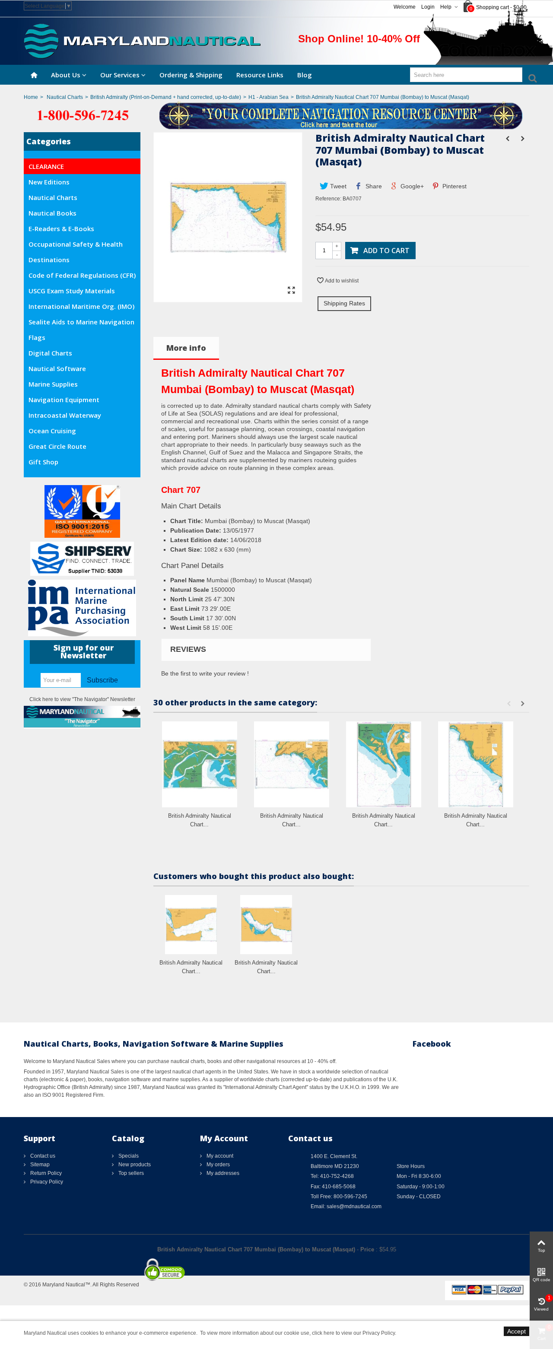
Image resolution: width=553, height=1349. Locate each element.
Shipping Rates (344, 303)
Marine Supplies (53, 384)
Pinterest (454, 186)
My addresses (222, 1173)
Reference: (328, 199)
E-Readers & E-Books (61, 228)
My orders (217, 1165)
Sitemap (39, 1165)
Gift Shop (43, 461)
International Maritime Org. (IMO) (81, 306)
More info (186, 348)
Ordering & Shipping (190, 74)
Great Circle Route (57, 446)
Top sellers (130, 1173)
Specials (128, 1156)
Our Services (120, 74)
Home (31, 97)
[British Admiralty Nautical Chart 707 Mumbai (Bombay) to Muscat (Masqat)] (228, 298)
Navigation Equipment (64, 399)
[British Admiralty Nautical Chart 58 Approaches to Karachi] (291, 764)
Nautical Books (52, 213)
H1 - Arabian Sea (268, 97)
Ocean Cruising (52, 430)
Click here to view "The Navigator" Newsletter (82, 699)
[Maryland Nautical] (142, 41)
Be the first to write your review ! (205, 673)
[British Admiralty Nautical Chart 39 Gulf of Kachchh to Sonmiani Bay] (475, 764)
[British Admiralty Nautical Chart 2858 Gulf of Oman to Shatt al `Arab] (266, 924)
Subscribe (102, 680)
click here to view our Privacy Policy (353, 1333)
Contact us (42, 1156)
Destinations (49, 259)
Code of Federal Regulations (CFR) (82, 275)
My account (219, 1156)
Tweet (337, 186)
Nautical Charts (65, 97)
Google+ (411, 186)
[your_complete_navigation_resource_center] (276, 115)
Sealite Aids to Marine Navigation (81, 321)
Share (373, 186)
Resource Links (259, 74)
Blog (304, 74)
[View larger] (291, 291)
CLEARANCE (46, 166)
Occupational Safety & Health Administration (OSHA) (76, 246)
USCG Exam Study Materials (72, 290)
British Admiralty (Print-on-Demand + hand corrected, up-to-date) (165, 97)
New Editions (49, 182)
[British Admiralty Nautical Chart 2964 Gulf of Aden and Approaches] (191, 924)
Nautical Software (57, 368)
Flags (37, 337)
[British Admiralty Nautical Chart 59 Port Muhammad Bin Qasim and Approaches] (199, 764)
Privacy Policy (46, 1182)
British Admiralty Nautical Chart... (199, 820)
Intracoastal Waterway (65, 415)
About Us (65, 74)
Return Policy (45, 1173)
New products (134, 1165)
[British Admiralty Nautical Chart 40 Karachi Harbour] (383, 764)
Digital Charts (50, 353)
